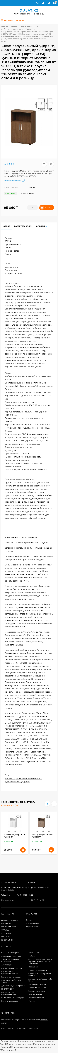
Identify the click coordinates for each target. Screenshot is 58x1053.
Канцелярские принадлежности (8, 993)
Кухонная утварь (35, 953)
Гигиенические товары (11, 977)
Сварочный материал (10, 953)
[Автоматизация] (9, 1041)
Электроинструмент (36, 991)
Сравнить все (7, 805)
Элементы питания (36, 998)
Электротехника (35, 994)
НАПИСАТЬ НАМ (8, 927)
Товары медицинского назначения (10, 960)
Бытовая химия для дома (11, 968)
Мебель (14, 27)
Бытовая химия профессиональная (9, 973)
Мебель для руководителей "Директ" (17, 29)
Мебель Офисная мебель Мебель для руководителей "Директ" (23, 780)
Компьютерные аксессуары (12, 998)
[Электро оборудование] (24, 1047)
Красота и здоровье (9, 1001)
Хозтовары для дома (37, 984)
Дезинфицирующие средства (13, 986)
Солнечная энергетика (11, 956)
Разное (31, 1001)
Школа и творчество (37, 988)
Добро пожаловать (9, 920)
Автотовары (6, 965)
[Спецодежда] (8, 1050)
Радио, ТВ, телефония (37, 970)
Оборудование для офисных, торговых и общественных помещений (40, 961)
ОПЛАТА (5, 930)
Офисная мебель (28, 27)
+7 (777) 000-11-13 (29, 882)
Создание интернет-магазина (13, 1029)
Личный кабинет (33, 923)
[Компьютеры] (45, 1047)
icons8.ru (44, 1020)
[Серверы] (5, 1047)
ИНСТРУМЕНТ (7, 989)
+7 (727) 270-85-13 (8, 882)
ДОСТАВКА (6, 933)
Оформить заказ (33, 927)
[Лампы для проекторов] (19, 1044)
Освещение (33, 967)
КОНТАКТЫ (6, 923)
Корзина (29, 920)
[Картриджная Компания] (31, 1041)
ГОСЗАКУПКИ (7, 940)
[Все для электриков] (44, 1044)
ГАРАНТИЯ (5, 937)
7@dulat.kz (5, 895)
